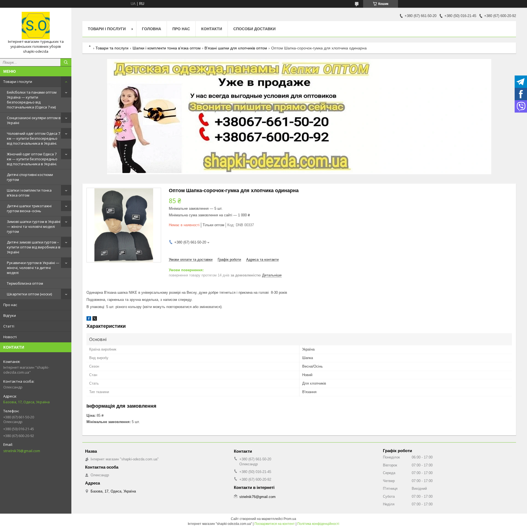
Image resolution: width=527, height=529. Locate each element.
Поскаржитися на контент (274, 524)
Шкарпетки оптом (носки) (29, 294)
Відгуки (9, 315)
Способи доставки (254, 29)
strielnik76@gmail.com (21, 450)
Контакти (211, 29)
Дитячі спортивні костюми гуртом (30, 177)
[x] (94, 319)
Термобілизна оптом (25, 283)
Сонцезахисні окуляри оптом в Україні (34, 120)
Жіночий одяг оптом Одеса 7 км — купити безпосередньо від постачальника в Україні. (32, 159)
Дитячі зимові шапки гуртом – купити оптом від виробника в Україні (33, 247)
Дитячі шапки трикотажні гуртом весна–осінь (29, 208)
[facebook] (88, 319)
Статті (8, 326)
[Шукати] (65, 62)
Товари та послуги (112, 48)
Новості (10, 336)
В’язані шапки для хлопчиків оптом (235, 48)
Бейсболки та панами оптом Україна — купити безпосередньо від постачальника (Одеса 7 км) (32, 100)
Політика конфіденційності (318, 524)
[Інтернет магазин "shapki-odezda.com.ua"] (35, 25)
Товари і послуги (17, 81)
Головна (151, 29)
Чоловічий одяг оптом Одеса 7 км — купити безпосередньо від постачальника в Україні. (33, 138)
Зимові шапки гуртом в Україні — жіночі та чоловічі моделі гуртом (33, 226)
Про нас (10, 304)
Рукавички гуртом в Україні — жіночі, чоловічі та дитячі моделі (33, 267)
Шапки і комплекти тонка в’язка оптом (29, 193)
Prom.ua (290, 519)
